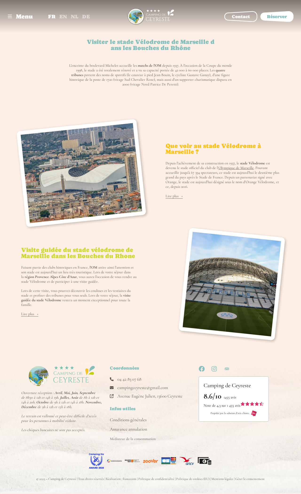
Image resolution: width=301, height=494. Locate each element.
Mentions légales (222, 479)
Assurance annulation (128, 429)
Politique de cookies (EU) (193, 479)
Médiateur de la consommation (133, 438)
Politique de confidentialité (156, 479)
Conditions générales (128, 420)
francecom (129, 479)
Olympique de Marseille (236, 168)
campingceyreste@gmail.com (142, 387)
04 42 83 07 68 (129, 379)
